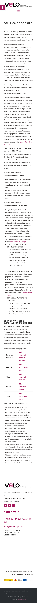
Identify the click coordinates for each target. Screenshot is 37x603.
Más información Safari (23, 396)
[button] (2, 7)
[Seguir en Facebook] (5, 505)
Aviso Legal (7, 591)
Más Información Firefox (23, 367)
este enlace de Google (18, 242)
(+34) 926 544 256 (12, 519)
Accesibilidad (10, 535)
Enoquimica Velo (12, 533)
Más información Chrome (23, 377)
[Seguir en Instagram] (13, 505)
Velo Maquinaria (12, 530)
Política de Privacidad (18, 591)
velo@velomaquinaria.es (15, 526)
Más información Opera (23, 387)
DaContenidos (22, 599)
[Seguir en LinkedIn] (9, 505)
